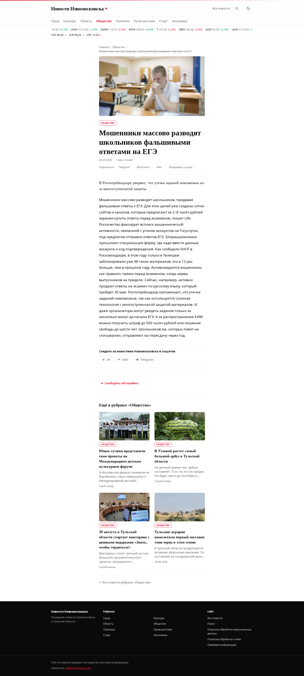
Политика (122, 21)
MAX (159, 167)
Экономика (179, 21)
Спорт (163, 21)
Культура (69, 21)
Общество (104, 21)
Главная (104, 47)
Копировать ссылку (180, 167)
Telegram (124, 167)
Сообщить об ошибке (121, 383)
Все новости (221, 8)
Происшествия (144, 21)
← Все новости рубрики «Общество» (125, 582)
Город (55, 21)
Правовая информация (221, 645)
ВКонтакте (143, 167)
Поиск (211, 623)
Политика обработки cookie (224, 639)
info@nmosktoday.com (78, 668)
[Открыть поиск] (236, 8)
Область (86, 21)
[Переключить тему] (248, 8)
